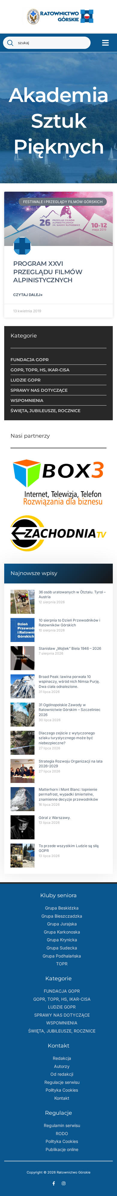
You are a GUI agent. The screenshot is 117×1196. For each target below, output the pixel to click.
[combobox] (47, 43)
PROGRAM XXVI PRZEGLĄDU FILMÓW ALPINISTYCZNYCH (47, 272)
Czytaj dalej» (28, 294)
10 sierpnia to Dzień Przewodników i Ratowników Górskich (69, 623)
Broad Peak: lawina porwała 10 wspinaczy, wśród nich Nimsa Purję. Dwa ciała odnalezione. (69, 681)
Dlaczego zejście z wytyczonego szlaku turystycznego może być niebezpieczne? (67, 738)
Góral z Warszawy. (54, 817)
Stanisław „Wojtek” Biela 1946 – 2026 (70, 648)
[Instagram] (63, 1183)
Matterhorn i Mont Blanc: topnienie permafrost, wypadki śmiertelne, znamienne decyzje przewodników (68, 794)
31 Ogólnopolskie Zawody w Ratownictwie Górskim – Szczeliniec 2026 (69, 710)
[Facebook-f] (54, 1183)
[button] (105, 43)
